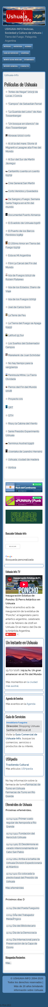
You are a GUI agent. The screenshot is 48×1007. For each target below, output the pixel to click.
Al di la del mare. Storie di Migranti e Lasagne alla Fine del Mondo (23, 147)
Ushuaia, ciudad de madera (23, 459)
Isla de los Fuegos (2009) (22, 299)
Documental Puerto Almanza (24, 214)
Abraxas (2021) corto (19, 135)
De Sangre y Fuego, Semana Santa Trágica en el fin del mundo (23, 203)
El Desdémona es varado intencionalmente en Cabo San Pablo (22, 848)
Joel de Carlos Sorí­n (19, 307)
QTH (10, 415)
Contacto (25, 66)
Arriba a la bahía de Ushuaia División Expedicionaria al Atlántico (24, 862)
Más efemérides (15, 887)
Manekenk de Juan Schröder (24, 355)
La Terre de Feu (17, 315)
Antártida (18, 46)
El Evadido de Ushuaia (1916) (24, 223)
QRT (10, 407)
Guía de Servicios (11, 53)
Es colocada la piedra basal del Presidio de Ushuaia (22, 877)
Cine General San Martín (21, 183)
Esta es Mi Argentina (19, 255)
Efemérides (29, 60)
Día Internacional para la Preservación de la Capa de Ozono (23, 943)
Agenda (28, 46)
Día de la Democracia (21, 932)
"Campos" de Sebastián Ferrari (25, 103)
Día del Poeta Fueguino (22, 908)
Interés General (11, 66)
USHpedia (25, 53)
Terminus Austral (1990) (21, 443)
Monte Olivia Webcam (13, 60)
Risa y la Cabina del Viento (22, 423)
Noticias (7, 46)
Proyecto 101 (15, 398)
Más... (8, 963)
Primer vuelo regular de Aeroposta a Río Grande (21, 822)
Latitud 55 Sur (16, 335)
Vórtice (12, 467)
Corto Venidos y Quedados (23, 191)
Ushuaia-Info (11, 75)
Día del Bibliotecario (21, 925)
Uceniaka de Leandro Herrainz (25, 451)
